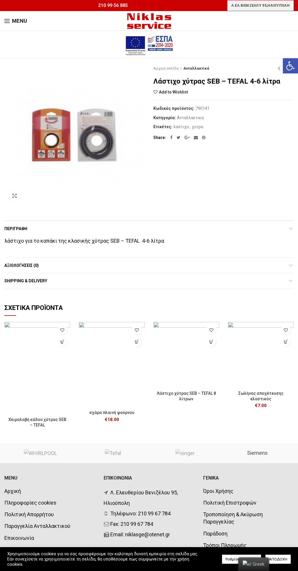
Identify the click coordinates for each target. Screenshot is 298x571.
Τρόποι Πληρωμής (224, 545)
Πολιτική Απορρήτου (29, 514)
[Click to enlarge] (14, 196)
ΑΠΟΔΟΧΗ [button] (278, 559)
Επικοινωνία (19, 538)
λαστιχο (181, 126)
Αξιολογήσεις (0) (21, 265)
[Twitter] (178, 137)
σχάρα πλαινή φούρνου (111, 412)
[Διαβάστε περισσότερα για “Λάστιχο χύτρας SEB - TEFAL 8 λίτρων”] (211, 341)
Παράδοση (215, 534)
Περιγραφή (15, 228)
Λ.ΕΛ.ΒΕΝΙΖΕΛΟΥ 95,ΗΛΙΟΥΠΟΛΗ (260, 5)
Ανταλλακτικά (196, 68)
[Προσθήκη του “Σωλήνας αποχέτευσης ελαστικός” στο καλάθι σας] (286, 341)
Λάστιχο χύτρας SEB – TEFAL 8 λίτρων (186, 396)
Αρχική (12, 491)
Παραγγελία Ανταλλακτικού (37, 526)
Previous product (279, 68)
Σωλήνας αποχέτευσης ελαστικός (260, 396)
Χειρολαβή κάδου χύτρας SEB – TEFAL (37, 422)
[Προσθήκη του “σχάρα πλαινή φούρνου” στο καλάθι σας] (137, 341)
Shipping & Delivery (25, 281)
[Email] (196, 137)
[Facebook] (171, 137)
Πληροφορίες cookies (30, 503)
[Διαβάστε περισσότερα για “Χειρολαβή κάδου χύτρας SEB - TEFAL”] (62, 341)
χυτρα (197, 126)
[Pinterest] (203, 137)
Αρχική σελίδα (166, 68)
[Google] (187, 137)
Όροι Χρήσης (218, 491)
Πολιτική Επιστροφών (229, 503)
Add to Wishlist (173, 92)
